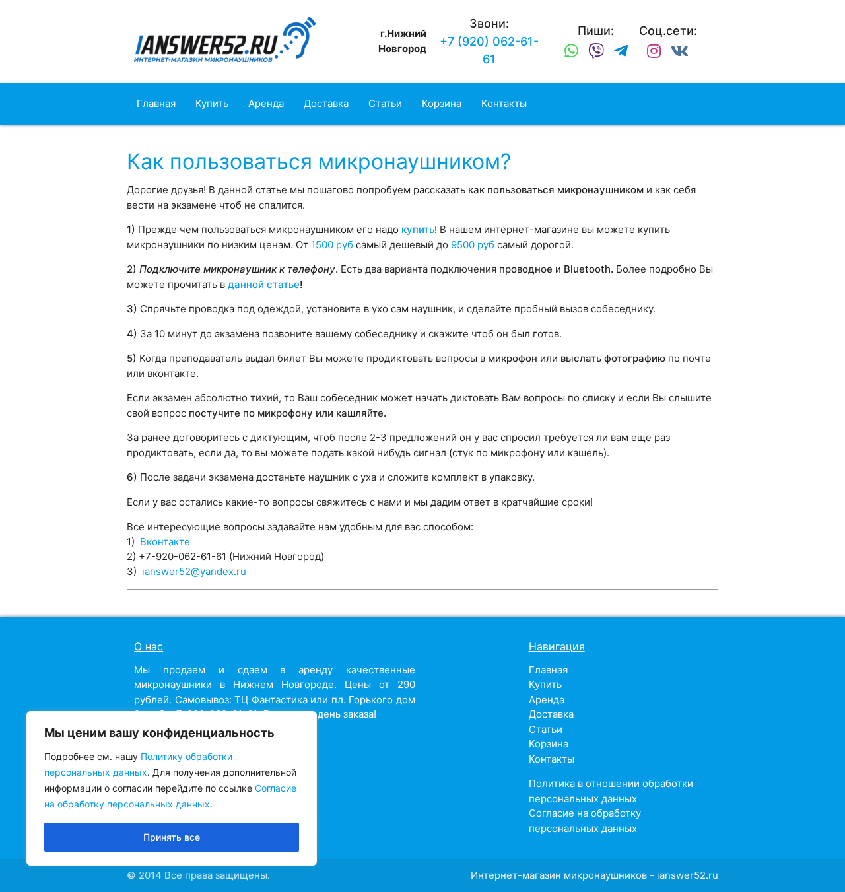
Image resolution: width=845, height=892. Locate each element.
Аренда (266, 103)
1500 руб (332, 244)
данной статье (264, 284)
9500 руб (472, 244)
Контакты (504, 103)
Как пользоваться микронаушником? (319, 161)
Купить (211, 103)
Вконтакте (165, 541)
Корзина (441, 103)
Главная (156, 103)
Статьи (385, 103)
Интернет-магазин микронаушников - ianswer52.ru (594, 875)
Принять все (171, 836)
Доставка (326, 103)
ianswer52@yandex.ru (194, 571)
